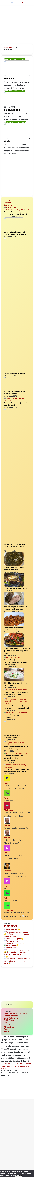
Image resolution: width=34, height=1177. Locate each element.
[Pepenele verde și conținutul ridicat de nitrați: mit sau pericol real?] (17, 767)
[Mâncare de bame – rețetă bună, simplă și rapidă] (17, 400)
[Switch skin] (28, 3)
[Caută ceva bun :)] (32, 3)
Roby (6, 898)
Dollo (6, 798)
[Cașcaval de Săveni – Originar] (14, 239)
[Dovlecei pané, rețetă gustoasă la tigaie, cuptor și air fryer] (15, 690)
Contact (4, 1068)
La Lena (7, 1025)
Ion (5, 853)
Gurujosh (7, 871)
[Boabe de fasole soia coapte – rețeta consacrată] (14, 625)
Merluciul (9, 78)
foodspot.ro (10, 925)
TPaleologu (8, 810)
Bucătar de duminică (12, 1016)
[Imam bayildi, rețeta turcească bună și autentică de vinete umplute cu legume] (14, 646)
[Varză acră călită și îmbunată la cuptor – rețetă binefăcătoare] (14, 219)
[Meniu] (2, 3)
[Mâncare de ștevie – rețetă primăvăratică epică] (14, 565)
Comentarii (8, 205)
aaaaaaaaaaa (9, 910)
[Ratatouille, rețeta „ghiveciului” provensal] (15, 712)
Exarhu (6, 1022)
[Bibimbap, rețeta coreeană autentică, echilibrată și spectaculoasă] (16, 753)
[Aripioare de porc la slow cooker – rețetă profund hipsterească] (14, 604)
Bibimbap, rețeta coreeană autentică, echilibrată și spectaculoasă (13, 758)
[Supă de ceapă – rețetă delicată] (14, 586)
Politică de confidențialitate (12, 1064)
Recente (7, 203)
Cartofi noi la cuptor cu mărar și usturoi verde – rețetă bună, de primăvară (15, 546)
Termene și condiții (21, 1066)
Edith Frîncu (9, 1020)
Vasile (6, 1031)
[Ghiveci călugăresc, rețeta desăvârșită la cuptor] (14, 722)
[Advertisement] (17, 23)
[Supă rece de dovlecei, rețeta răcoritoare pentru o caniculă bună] (17, 703)
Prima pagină (8, 47)
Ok (16, 1176)
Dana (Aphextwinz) (11, 1018)
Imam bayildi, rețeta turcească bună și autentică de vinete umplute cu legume (17, 651)
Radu (6, 1029)
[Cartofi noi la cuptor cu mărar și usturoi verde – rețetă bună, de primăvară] (14, 410)
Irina (6, 783)
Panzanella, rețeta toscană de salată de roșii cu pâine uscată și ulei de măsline (15, 662)
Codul (7, 141)
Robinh (7, 825)
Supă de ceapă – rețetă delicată (15, 588)
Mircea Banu (9, 1027)
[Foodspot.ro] (17, 2)
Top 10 (7, 200)
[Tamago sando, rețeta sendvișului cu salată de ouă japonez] (17, 744)
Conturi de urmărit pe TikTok (15, 1013)
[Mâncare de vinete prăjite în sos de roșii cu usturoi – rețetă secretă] (17, 209)
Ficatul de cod (12, 109)
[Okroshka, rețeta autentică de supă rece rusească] (14, 681)
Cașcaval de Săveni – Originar (14, 373)
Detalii (19, 1176)
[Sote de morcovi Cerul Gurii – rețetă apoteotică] (14, 378)
